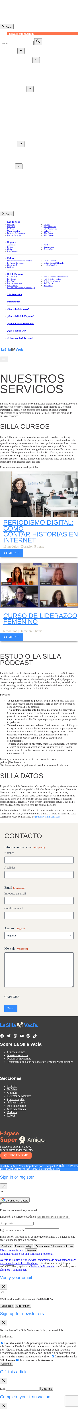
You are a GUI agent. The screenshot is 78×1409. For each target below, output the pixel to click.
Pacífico (47, 245)
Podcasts (12, 1112)
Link (2, 1388)
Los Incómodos (50, 265)
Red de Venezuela (25, 109)
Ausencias (20, 155)
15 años (47, 224)
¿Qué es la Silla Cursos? (18, 331)
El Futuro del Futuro (26, 158)
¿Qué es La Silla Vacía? (18, 309)
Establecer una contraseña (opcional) (33, 1253)
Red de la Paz (22, 93)
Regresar (31, 1250)
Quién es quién (13, 231)
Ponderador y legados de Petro (32, 71)
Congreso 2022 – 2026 (35, 64)
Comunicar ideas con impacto (31, 180)
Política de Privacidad (42, 1266)
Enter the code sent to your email (19, 1210)
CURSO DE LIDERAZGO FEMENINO (40, 618)
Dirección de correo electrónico (18, 1216)
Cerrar (8, 27)
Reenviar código (23, 1246)
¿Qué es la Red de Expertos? (20, 316)
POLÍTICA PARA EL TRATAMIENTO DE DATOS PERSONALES (39, 1167)
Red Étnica (21, 103)
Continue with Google (16, 1200)
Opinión (12, 132)
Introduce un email (15, 893)
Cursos (11, 167)
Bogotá (10, 247)
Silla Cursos (49, 235)
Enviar (10, 1008)
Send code (7, 1305)
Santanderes (49, 247)
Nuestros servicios (17, 1055)
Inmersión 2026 (23, 177)
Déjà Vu (19, 151)
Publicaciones (13, 301)
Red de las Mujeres (25, 119)
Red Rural (20, 96)
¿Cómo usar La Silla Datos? (20, 338)
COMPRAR (11, 553)
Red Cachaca (22, 126)
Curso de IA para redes (28, 174)
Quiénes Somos (16, 1052)
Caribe (18, 55)
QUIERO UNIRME (16, 1155)
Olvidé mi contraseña (12, 1250)
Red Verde (21, 100)
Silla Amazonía (16, 136)
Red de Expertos (16, 90)
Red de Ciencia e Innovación (31, 129)
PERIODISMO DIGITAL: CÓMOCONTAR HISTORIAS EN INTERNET (40, 531)
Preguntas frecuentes (19, 1058)
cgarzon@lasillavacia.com (46, 816)
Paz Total (11, 226)
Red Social (21, 113)
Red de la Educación (26, 123)
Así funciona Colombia (28, 68)
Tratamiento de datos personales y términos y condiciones (40, 1061)
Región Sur (48, 249)
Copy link (47, 1388)
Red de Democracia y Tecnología (34, 116)
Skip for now (22, 1305)
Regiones (11, 242)
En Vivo (12, 81)
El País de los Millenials (53, 263)
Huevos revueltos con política (31, 148)
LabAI (11, 184)
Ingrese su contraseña (12, 1230)
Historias (12, 51)
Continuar (6, 1246)
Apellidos (9, 867)
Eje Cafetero (12, 251)
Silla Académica (16, 139)
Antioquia (20, 74)
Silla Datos (48, 233)
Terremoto (13, 77)
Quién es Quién (23, 61)
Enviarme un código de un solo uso (54, 1246)
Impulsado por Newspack (41, 1166)
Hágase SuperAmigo (21, 33)
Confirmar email (13, 908)
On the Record (50, 261)
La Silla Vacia (13, 222)
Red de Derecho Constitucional (32, 106)
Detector (12, 84)
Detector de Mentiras (16, 233)
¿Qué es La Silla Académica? (20, 323)
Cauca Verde (22, 161)
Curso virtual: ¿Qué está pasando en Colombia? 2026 (45, 170)
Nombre (9, 852)
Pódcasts (12, 145)
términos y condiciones (13, 1269)
